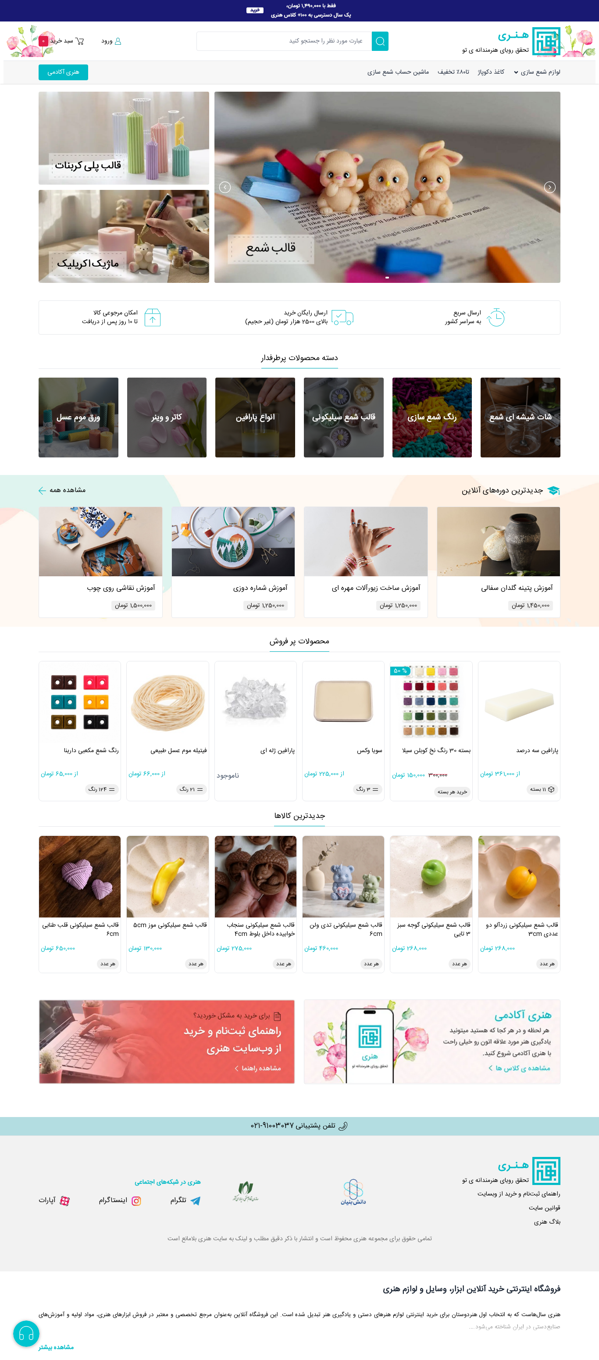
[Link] (299, 10)
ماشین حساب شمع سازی (398, 72)
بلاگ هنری (547, 1222)
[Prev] (224, 187)
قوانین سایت (544, 1208)
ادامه (506, 83)
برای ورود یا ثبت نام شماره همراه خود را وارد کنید (532, 44)
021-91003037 (272, 1126)
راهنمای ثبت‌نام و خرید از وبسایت (519, 1194)
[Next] (549, 187)
